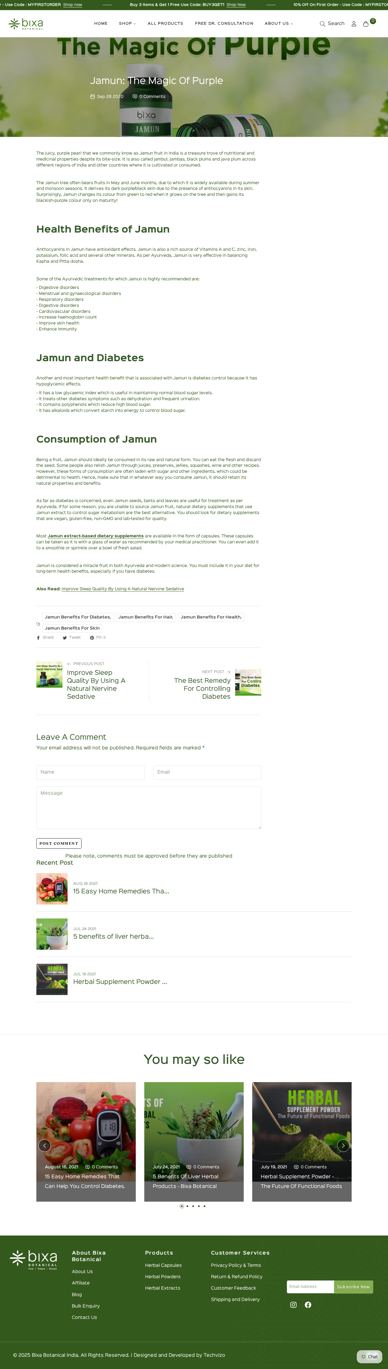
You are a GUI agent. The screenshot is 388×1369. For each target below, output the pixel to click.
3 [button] (193, 1206)
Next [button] (343, 1145)
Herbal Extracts (162, 1288)
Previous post (89, 664)
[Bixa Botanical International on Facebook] (308, 1304)
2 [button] (187, 1206)
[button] (332, 24)
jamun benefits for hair (145, 617)
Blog (77, 1295)
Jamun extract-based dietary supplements (96, 536)
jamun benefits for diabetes (77, 617)
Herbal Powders (163, 1277)
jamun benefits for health (211, 617)
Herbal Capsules (163, 1266)
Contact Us (84, 1318)
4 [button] (199, 1206)
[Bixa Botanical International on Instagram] (292, 1304)
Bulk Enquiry (86, 1306)
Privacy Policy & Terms (236, 1266)
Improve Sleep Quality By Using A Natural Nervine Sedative (123, 589)
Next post (213, 672)
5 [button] (204, 1206)
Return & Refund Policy (236, 1277)
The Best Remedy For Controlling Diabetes (202, 689)
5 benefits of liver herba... (113, 937)
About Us (82, 1272)
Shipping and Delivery (235, 1300)
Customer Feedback (233, 1288)
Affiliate (81, 1283)
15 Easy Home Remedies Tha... (121, 892)
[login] (354, 24)
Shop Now (190, 5)
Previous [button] (44, 1145)
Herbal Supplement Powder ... (120, 982)
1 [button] (182, 1206)
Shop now (26, 5)
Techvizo (214, 1355)
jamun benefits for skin (72, 628)
